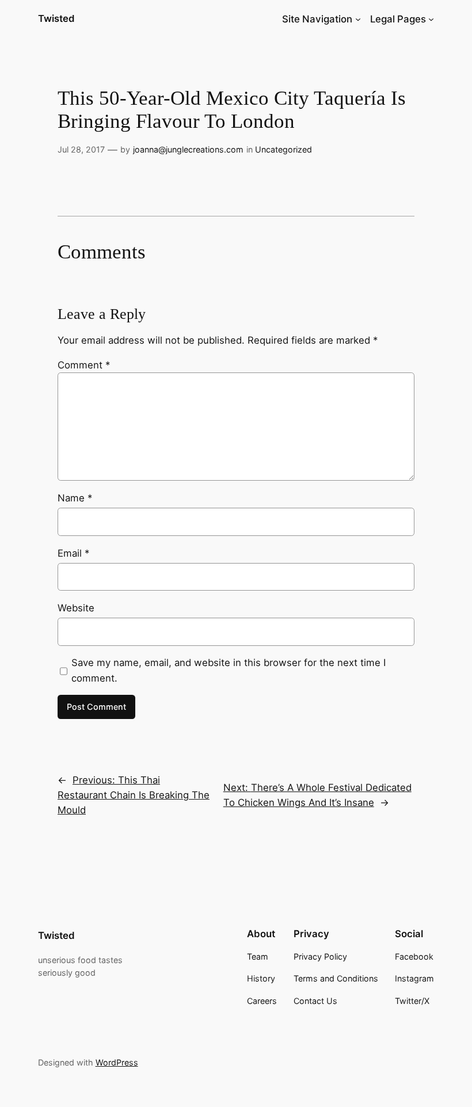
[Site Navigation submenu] (358, 19)
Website (76, 608)
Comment (84, 365)
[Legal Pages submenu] (431, 19)
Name (75, 498)
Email (73, 553)
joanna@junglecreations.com (188, 149)
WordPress (117, 1062)
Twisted (56, 18)
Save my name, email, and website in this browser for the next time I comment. (228, 670)
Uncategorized (283, 149)
